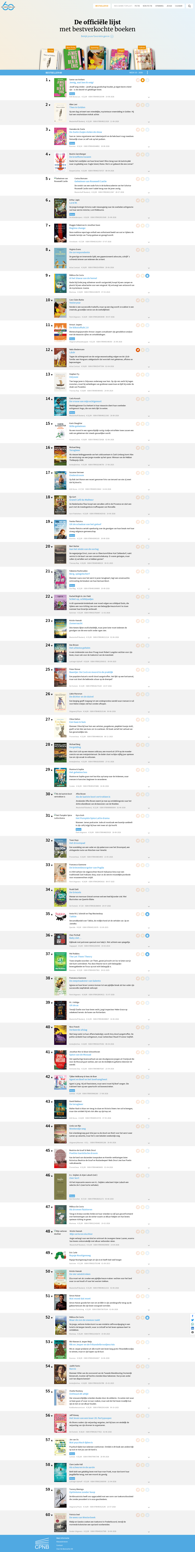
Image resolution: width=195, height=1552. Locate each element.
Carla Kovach (74, 398)
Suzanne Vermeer (76, 472)
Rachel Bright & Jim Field (80, 596)
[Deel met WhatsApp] (192, 1324)
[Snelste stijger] (138, 80)
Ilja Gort (72, 497)
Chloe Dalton (74, 719)
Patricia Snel (74, 1514)
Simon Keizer (74, 1295)
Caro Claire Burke (76, 299)
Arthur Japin (74, 200)
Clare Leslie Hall (76, 1464)
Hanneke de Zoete (77, 129)
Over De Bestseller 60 (64, 1549)
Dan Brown (74, 645)
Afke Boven (81, 793)
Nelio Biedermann (76, 349)
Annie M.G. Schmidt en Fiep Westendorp (86, 913)
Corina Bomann (80, 178)
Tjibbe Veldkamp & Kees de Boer (83, 1076)
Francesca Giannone (77, 864)
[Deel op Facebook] (192, 1316)
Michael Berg (74, 447)
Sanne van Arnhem (77, 79)
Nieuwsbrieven (62, 1541)
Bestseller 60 (101, 6)
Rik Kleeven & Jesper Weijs (80, 1341)
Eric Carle (73, 1252)
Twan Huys (74, 840)
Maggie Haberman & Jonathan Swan (84, 225)
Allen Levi (73, 104)
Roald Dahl (73, 889)
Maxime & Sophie (76, 769)
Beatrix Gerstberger (77, 154)
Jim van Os (74, 1439)
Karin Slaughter (75, 423)
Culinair (178, 6)
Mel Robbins (74, 953)
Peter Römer (74, 669)
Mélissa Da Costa (76, 275)
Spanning (159, 6)
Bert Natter (74, 546)
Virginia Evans (75, 249)
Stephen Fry (74, 374)
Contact (59, 1545)
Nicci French (74, 1026)
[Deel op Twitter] (192, 1320)
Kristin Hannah (75, 620)
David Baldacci (75, 1101)
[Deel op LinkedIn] (192, 1328)
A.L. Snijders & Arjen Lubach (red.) (83, 1175)
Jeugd (169, 6)
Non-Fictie (147, 6)
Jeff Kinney (74, 1415)
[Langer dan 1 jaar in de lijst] (147, 80)
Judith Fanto (74, 1366)
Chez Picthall (74, 935)
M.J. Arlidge (74, 1002)
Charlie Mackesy (76, 1391)
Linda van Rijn (75, 1125)
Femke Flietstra (76, 521)
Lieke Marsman (75, 693)
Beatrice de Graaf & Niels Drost (82, 1150)
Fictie (137, 6)
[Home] (8, 6)
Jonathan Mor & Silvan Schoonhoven (84, 1051)
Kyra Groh (80, 815)
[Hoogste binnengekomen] (143, 80)
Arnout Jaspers (75, 324)
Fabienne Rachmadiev (78, 571)
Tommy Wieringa (76, 1489)
